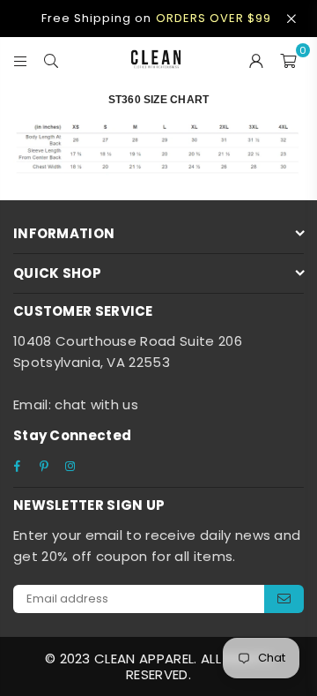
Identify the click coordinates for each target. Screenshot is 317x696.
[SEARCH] (51, 59)
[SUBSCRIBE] (284, 599)
